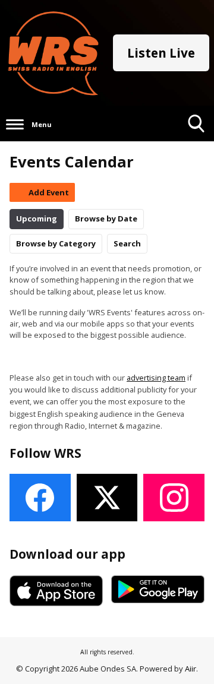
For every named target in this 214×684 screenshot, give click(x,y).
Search (127, 243)
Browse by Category (56, 243)
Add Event (49, 192)
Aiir (190, 668)
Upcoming (36, 218)
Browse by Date (106, 218)
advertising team (156, 377)
